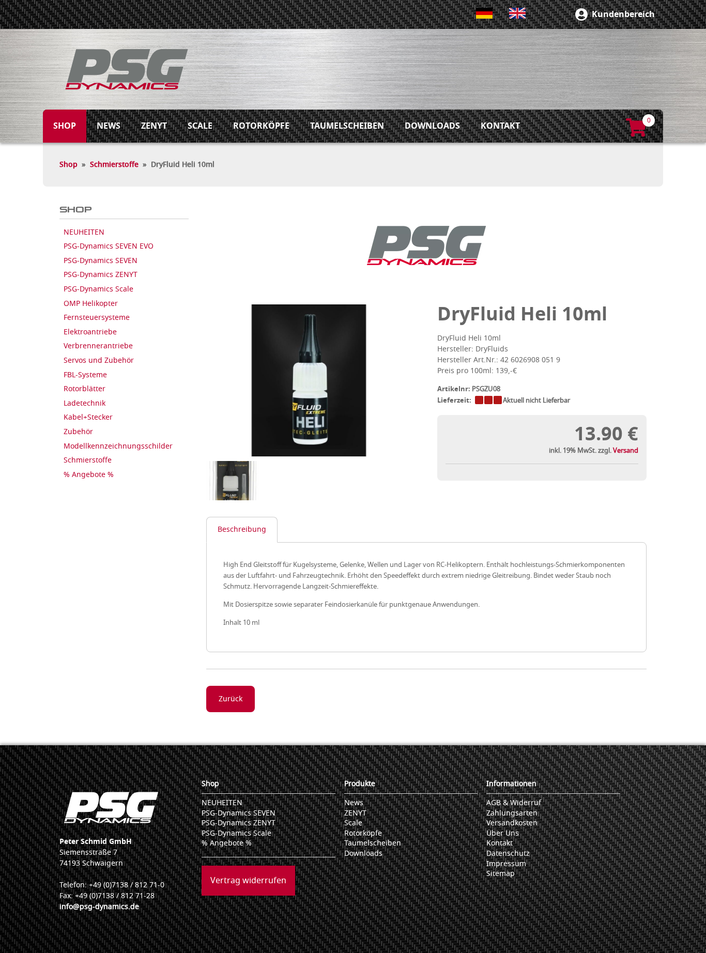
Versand (625, 450)
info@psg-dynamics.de (99, 906)
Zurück (230, 699)
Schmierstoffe (114, 164)
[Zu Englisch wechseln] (517, 13)
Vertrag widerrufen (248, 880)
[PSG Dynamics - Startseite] (126, 69)
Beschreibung (242, 529)
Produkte (359, 783)
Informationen (511, 783)
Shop (68, 164)
